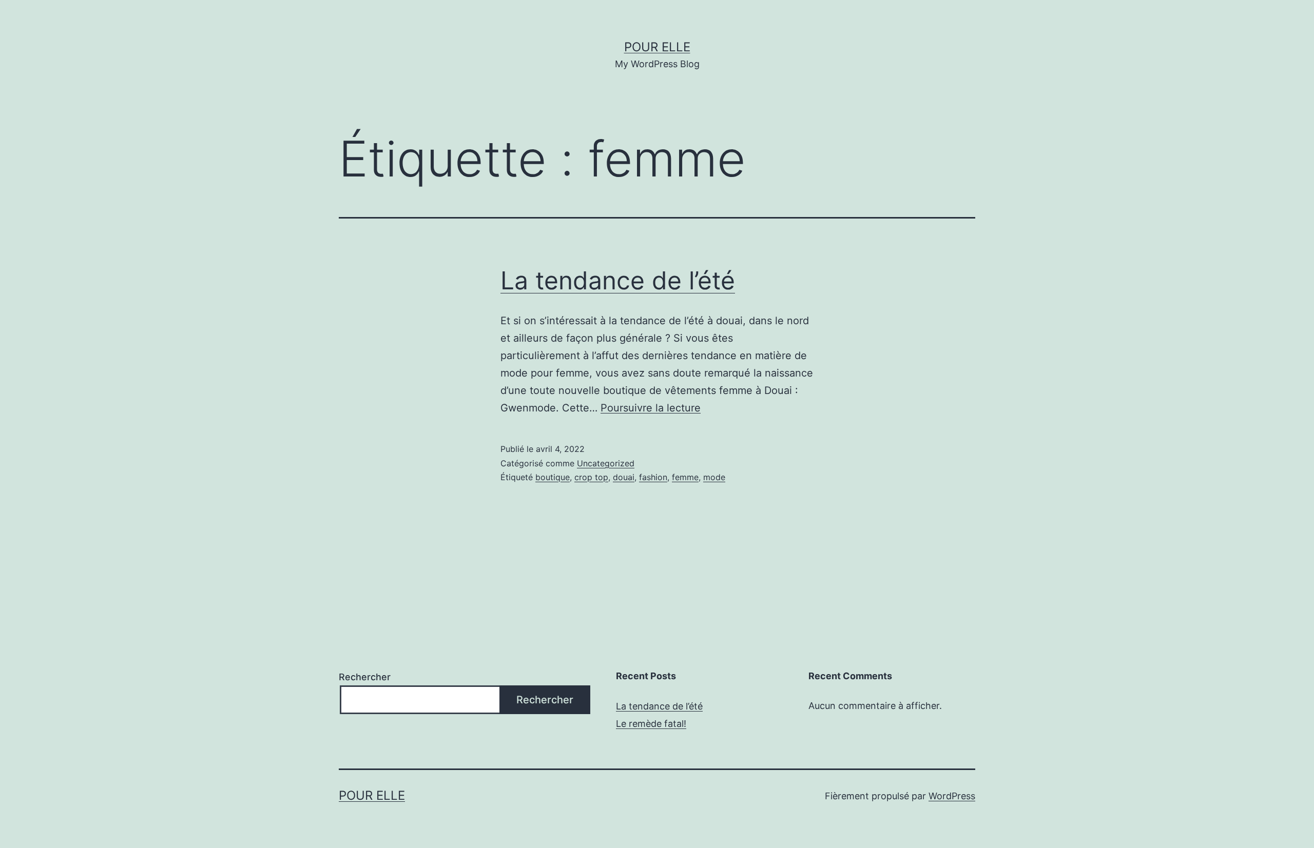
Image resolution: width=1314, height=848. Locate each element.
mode (714, 477)
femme (685, 477)
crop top (591, 477)
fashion (653, 477)
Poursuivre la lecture (651, 408)
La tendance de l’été (617, 280)
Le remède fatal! (651, 723)
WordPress (952, 796)
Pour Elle (657, 47)
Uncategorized (605, 463)
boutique (552, 477)
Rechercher (365, 677)
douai (623, 477)
